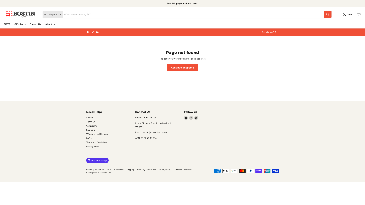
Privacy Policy (93, 146)
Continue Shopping (182, 67)
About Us (50, 24)
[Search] (327, 14)
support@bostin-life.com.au (154, 132)
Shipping (90, 130)
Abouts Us (99, 169)
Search (89, 117)
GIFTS (7, 24)
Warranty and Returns (97, 134)
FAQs (89, 138)
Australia (269, 32)
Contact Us (35, 24)
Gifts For (19, 24)
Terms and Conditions (96, 142)
